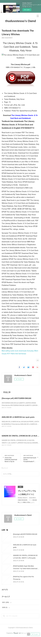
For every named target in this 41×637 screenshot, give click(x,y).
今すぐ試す (27, 9)
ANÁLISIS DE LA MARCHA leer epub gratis (18, 417)
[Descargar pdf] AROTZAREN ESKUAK (16, 398)
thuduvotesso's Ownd (20, 21)
